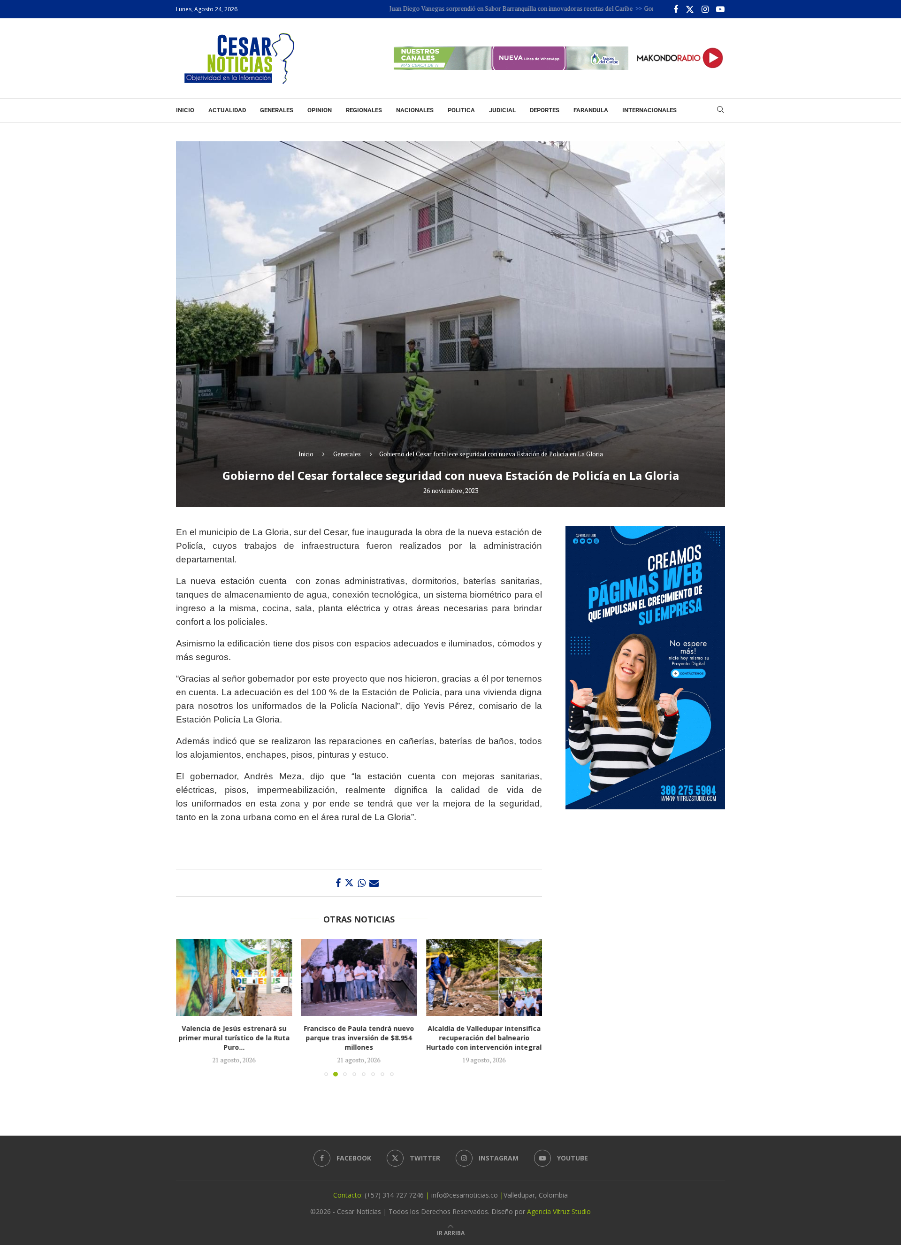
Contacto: (349, 1195)
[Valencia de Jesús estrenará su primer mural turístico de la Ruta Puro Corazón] (234, 977)
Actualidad (227, 110)
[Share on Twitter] (349, 882)
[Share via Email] (374, 882)
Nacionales (415, 110)
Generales (276, 110)
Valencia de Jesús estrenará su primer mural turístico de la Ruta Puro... (234, 1038)
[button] (189, 1007)
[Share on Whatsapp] (362, 882)
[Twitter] (690, 9)
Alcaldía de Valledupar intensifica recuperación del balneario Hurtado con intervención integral (484, 1038)
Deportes (544, 110)
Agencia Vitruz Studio (559, 1211)
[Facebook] (676, 9)
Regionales (364, 110)
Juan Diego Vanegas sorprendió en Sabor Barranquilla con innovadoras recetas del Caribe (463, 8)
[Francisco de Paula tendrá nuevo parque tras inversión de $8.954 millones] (359, 977)
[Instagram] (705, 9)
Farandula (590, 110)
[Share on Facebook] (338, 882)
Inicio (185, 110)
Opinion (319, 110)
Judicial (502, 110)
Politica (461, 110)
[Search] (720, 110)
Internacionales (649, 110)
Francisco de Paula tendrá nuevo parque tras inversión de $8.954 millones (359, 1038)
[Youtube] (720, 9)
